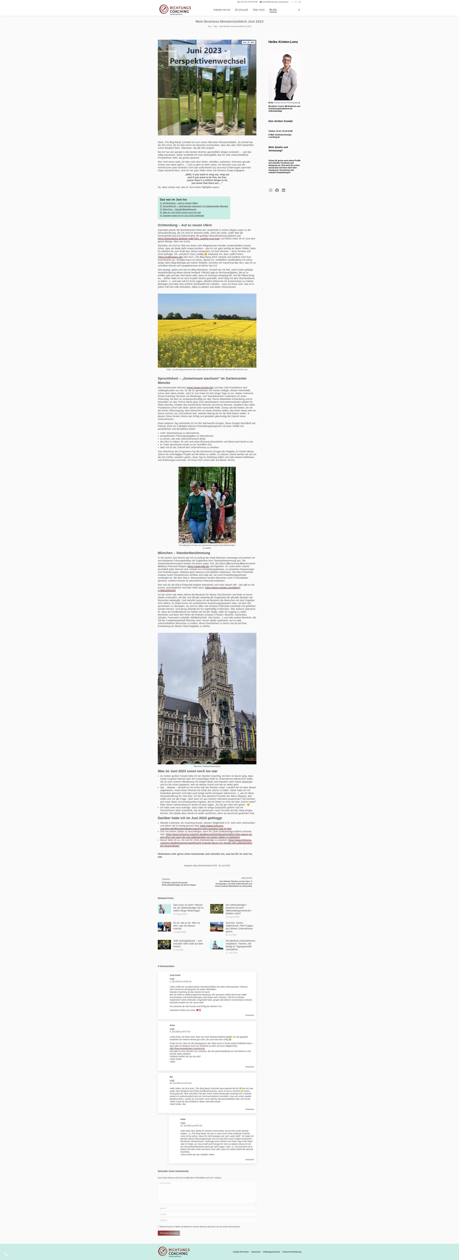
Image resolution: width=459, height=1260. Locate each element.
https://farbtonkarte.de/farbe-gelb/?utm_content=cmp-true (188, 238)
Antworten (249, 1015)
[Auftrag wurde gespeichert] (164, 909)
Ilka (171, 1077)
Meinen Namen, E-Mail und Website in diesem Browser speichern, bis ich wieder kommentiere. (200, 1227)
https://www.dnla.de (198, 566)
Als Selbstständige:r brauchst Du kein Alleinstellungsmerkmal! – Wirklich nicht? (239, 909)
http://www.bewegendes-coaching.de (187, 1048)
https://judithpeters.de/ (170, 257)
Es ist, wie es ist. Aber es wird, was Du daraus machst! (186, 925)
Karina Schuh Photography (286, 103)
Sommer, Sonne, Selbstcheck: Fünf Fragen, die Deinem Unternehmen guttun (240, 927)
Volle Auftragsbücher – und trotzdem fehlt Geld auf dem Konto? (188, 943)
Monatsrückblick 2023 (207, 866)
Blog (195, 866)
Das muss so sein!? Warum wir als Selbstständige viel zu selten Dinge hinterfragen (188, 908)
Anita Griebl (175, 975)
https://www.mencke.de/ (200, 387)
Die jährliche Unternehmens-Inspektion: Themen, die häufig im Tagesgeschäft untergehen (241, 945)
